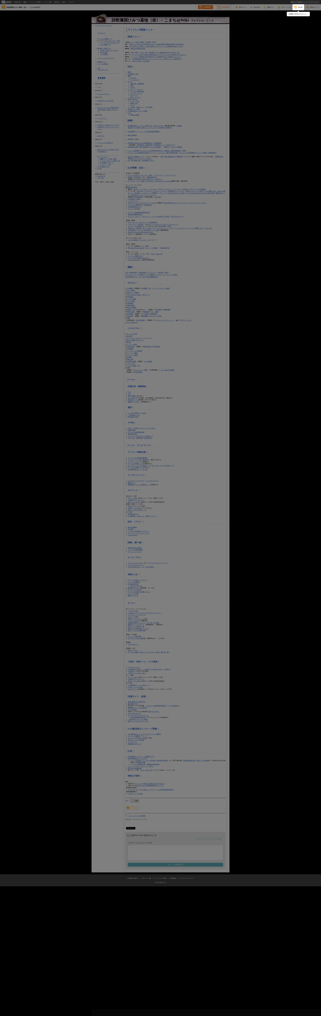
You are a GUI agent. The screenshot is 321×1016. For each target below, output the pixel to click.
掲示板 (300, 7)
